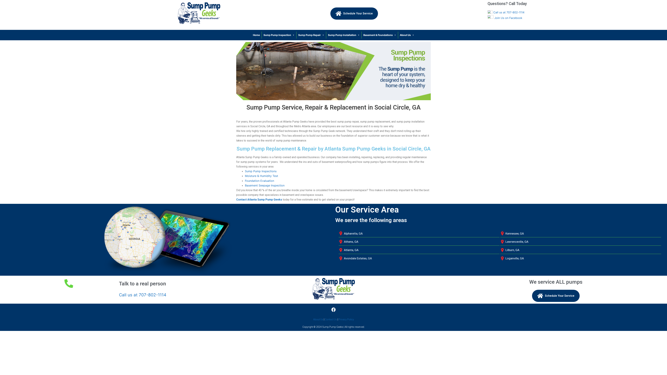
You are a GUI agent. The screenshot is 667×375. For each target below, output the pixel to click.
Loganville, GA (514, 258)
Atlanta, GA (351, 250)
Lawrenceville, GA (516, 241)
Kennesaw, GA (514, 233)
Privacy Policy (346, 319)
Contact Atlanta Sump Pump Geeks (259, 199)
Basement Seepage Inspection (265, 185)
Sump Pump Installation (342, 35)
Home (256, 35)
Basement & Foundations (378, 35)
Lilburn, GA (512, 250)
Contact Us (331, 319)
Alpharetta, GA (353, 233)
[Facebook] (333, 309)
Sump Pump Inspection (277, 35)
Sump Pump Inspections (261, 171)
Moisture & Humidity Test (261, 176)
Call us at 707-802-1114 (508, 12)
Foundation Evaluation (259, 180)
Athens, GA (351, 241)
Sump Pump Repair (309, 35)
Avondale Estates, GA (358, 258)
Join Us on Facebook (508, 18)
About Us (405, 35)
